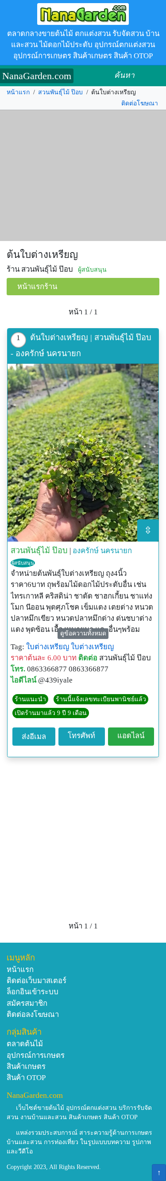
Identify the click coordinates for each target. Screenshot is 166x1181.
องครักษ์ (86, 550)
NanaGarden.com (36, 75)
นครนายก (116, 550)
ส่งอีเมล (34, 736)
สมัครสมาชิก (27, 1003)
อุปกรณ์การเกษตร (36, 1055)
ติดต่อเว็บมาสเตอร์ (36, 980)
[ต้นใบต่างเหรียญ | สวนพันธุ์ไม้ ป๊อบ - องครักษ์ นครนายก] (83, 453)
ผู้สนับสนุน (23, 563)
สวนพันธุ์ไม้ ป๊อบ (60, 92)
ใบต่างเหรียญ (47, 647)
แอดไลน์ (130, 735)
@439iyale (55, 680)
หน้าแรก (18, 92)
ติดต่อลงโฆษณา (33, 1014)
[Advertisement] (83, 175)
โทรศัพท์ (81, 735)
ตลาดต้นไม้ (25, 1044)
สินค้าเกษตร (26, 1066)
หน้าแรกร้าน (37, 286)
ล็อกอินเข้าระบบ (32, 992)
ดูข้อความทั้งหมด (83, 633)
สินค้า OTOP (26, 1077)
